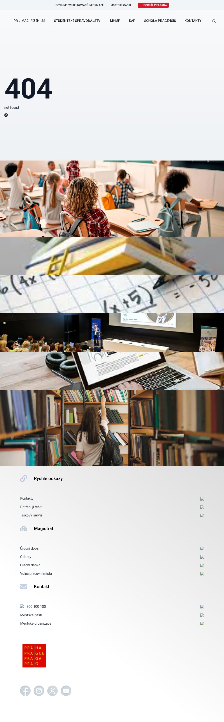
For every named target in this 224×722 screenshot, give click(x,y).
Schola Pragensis (160, 21)
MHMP (115, 21)
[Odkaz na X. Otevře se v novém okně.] (52, 691)
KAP (132, 21)
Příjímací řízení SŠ (29, 21)
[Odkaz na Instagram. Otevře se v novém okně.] (39, 691)
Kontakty (193, 21)
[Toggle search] (214, 21)
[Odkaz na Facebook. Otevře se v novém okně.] (25, 691)
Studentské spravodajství (77, 21)
